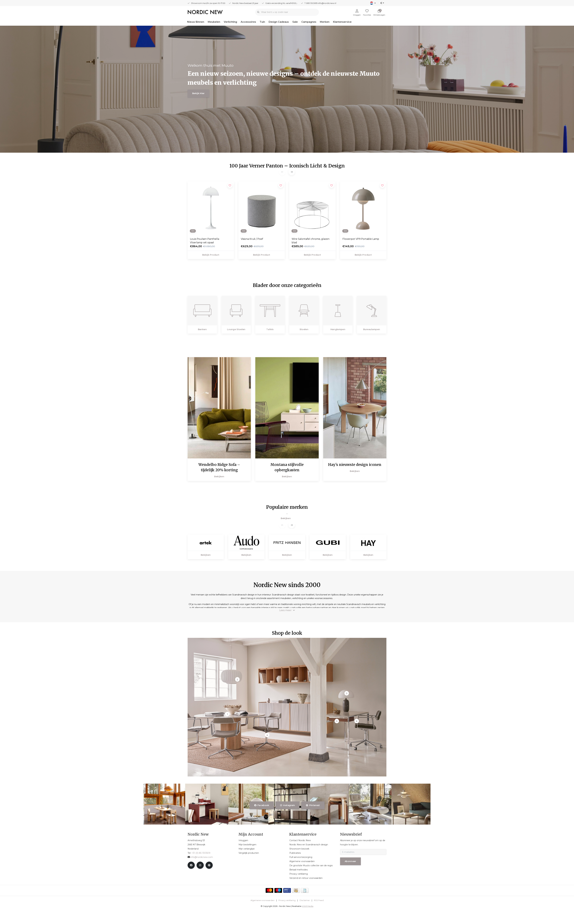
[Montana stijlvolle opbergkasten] (287, 407)
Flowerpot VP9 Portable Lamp (360, 239)
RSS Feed (319, 900)
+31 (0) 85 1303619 (200, 853)
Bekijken (219, 476)
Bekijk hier (198, 93)
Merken (324, 21)
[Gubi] (328, 542)
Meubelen (214, 21)
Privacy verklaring (287, 900)
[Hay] (368, 542)
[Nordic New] (205, 11)
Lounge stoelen (236, 329)
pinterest (314, 805)
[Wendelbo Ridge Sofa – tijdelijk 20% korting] (219, 407)
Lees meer (285, 610)
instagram (289, 805)
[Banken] (202, 310)
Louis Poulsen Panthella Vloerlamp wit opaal (204, 241)
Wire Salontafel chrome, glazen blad (310, 241)
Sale (295, 21)
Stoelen (304, 329)
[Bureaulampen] (371, 310)
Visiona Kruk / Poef (252, 239)
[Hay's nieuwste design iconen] (354, 407)
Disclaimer (305, 900)
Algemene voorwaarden (262, 900)
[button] (291, 172)
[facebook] (191, 865)
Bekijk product (210, 254)
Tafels (270, 329)
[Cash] (296, 890)
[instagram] (200, 865)
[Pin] (287, 890)
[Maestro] (278, 890)
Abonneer (350, 861)
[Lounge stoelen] (236, 310)
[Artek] (206, 542)
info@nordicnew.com (202, 857)
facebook (263, 805)
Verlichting (230, 21)
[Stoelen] (304, 310)
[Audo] (246, 542)
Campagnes (308, 21)
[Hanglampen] (338, 310)
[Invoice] (305, 890)
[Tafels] (270, 310)
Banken (202, 329)
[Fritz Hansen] (287, 542)
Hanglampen (337, 329)
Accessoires (248, 21)
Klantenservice (342, 21)
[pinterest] (209, 865)
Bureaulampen (371, 329)
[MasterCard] (269, 890)
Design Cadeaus (279, 21)
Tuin (262, 21)
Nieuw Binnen (195, 21)
